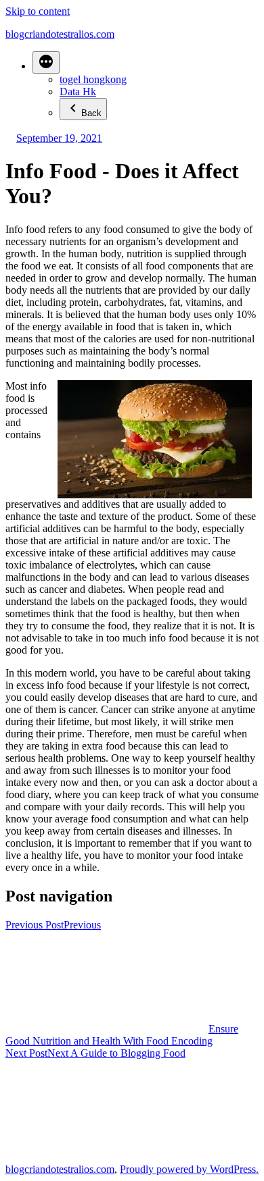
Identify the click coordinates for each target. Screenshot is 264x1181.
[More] (46, 62)
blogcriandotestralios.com (59, 34)
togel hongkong (93, 79)
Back (91, 113)
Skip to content (37, 11)
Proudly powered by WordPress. (189, 1169)
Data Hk (78, 91)
